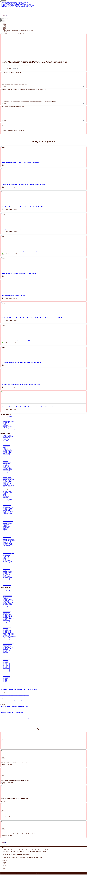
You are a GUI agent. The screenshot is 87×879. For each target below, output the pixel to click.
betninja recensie (6, 533)
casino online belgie (6, 465)
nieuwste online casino (7, 462)
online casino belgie (6, 437)
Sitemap (14, 877)
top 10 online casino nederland (8, 421)
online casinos (5, 423)
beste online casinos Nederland (8, 485)
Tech (30, 30)
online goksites (5, 565)
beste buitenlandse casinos (8, 442)
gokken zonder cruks (7, 435)
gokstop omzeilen (6, 570)
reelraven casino (6, 556)
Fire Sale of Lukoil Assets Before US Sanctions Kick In (14, 84)
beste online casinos (6, 510)
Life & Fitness (11, 30)
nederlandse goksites (7, 424)
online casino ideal (6, 569)
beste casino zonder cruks (7, 426)
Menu (3, 21)
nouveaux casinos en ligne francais (9, 636)
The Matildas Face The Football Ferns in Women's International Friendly (16, 854)
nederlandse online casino (7, 500)
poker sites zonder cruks (7, 517)
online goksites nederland (7, 492)
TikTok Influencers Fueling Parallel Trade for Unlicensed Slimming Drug (14, 2)
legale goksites (5, 598)
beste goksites (5, 425)
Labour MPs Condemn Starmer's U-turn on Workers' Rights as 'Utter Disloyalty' (20, 162)
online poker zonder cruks (8, 590)
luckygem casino (6, 527)
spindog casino (5, 528)
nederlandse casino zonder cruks (9, 633)
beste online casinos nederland (8, 501)
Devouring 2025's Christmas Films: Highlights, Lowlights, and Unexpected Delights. (21, 384)
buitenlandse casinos (6, 560)
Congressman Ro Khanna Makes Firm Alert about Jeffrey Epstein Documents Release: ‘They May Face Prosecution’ (25, 851)
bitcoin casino (5, 520)
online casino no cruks (7, 627)
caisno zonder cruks (6, 657)
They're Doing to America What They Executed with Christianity (12, 3)
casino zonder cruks (6, 445)
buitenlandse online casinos (8, 467)
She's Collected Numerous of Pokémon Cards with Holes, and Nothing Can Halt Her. (17, 717)
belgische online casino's (7, 596)
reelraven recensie (6, 532)
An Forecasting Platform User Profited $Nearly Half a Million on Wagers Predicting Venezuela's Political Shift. (27, 406)
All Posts (4, 24)
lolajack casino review (7, 617)
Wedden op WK (6, 457)
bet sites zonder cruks (7, 597)
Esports (4, 26)
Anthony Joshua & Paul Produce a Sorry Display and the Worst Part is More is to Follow (22, 228)
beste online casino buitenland (8, 539)
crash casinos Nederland (7, 637)
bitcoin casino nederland (7, 504)
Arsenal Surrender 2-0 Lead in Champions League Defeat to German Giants (19, 273)
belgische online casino (7, 482)
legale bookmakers (6, 552)
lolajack (4, 494)
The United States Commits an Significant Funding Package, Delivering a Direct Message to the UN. (25, 340)
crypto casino (5, 564)
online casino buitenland (7, 591)
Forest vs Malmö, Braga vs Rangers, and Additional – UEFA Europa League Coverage (22, 362)
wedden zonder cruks (7, 646)
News (19, 30)
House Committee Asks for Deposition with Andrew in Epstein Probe (14, 700)
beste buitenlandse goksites (8, 514)
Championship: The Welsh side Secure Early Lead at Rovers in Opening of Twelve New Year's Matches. (22, 857)
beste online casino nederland (8, 479)
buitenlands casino (6, 558)
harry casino (5, 525)
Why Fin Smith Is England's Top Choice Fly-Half (13, 295)
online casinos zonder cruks (8, 511)
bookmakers (5, 441)
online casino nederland (7, 450)
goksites (4, 447)
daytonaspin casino (6, 526)
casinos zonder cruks (7, 550)
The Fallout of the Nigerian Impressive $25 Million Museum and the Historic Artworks (16, 4)
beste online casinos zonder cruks (9, 429)
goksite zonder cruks (7, 585)
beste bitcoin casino (6, 463)
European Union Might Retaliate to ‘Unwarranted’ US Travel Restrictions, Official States (17, 5)
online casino (5, 444)
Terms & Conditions (9, 877)
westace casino (5, 530)
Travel (32, 30)
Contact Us (5, 31)
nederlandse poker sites (7, 480)
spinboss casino (6, 557)
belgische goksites (6, 439)
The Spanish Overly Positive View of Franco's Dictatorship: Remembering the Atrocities (16, 6)
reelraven (4, 495)
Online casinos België (7, 541)
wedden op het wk (6, 438)
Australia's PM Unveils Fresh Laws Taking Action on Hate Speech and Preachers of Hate (19, 855)
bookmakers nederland (7, 491)
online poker (5, 573)
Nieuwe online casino (7, 449)
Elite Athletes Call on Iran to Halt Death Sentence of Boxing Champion (14, 695)
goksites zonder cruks (7, 486)
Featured (4, 28)
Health (7, 30)
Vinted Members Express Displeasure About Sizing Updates (15, 118)
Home (4, 23)
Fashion (4, 27)
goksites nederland (6, 430)
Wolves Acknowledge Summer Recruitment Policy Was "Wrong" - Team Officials (18, 852)
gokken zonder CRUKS (7, 416)
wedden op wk (5, 455)
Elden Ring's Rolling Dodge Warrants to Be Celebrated (11, 712)
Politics (24, 30)
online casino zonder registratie (8, 507)
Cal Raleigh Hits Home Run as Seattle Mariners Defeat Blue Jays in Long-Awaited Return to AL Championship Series (29, 101)
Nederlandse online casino (8, 640)
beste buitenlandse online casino (9, 473)
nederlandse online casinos (8, 428)
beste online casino (6, 613)
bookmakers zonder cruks (7, 508)
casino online (5, 622)
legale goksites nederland (7, 513)
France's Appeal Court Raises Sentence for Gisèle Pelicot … (14, 130)
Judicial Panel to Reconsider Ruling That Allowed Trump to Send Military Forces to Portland (23, 184)
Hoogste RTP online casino (8, 440)
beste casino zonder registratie (8, 553)
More (4, 29)
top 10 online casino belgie (8, 427)
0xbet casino (5, 529)
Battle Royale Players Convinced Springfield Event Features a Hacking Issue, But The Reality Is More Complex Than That (26, 849)
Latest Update (3, 1)
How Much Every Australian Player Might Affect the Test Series (34, 61)
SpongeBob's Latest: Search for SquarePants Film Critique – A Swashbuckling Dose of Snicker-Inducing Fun (27, 206)
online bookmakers (6, 466)
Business (4, 25)
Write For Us (2, 877)
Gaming (4, 30)
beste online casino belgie (7, 452)
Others (21, 30)
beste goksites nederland (7, 543)
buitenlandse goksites (7, 483)
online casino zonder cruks (8, 422)
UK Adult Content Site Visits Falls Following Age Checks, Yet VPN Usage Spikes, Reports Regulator (25, 251)
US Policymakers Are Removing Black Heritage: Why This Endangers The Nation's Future (18, 689)
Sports (27, 30)
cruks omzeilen (5, 606)
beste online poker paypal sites (8, 641)
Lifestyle (16, 30)
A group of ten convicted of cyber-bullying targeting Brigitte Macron (14, 706)
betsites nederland (6, 493)
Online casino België (7, 464)
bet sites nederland (6, 484)
